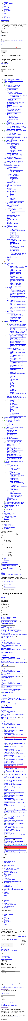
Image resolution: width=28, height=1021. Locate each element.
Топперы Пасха (14, 472)
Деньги (12, 380)
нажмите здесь (16, 1016)
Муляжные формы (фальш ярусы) (12, 881)
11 (12, 524)
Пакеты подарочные (15, 317)
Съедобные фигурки (15, 496)
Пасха (11, 382)
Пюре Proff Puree (14, 96)
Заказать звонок (5, 20)
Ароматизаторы (8, 871)
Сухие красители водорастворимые (14, 248)
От (1, 534)
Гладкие (12, 194)
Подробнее (3, 626)
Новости (6, 6)
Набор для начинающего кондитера (10, 575)
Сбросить (6, 560)
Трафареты (6, 892)
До (17, 534)
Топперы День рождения (16, 482)
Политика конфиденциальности (6, 948)
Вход (5, 16)
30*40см (9, 552)
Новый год (13, 383)
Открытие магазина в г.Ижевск (9, 565)
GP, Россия (13, 151)
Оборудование (7, 882)
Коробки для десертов (16, 277)
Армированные (14, 178)
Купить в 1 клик (5, 627)
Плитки (12, 389)
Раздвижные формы (15, 342)
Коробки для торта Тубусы (17, 279)
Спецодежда (7, 891)
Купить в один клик (18, 987)
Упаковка (6, 878)
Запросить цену (14, 1005)
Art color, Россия (14, 235)
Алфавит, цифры (14, 413)
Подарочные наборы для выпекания (13, 889)
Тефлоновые (13, 181)
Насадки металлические (16, 170)
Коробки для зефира (15, 286)
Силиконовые (13, 177)
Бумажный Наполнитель (10, 872)
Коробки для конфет (15, 272)
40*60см (9, 554)
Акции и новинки (8, 3)
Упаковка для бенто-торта (17, 280)
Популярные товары (9, 513)
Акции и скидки (8, 514)
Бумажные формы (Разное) (17, 332)
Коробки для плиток (15, 273)
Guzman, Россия (14, 233)
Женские (12, 386)
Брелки (6, 859)
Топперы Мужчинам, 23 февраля (18, 483)
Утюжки (12, 199)
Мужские (12, 376)
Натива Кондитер (14, 229)
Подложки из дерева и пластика (18, 297)
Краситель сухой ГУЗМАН (17, 246)
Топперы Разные (14, 481)
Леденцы (12, 492)
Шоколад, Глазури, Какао (10, 869)
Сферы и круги (14, 379)
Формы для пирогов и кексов (18, 344)
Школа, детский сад (15, 387)
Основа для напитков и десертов (18, 95)
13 (13, 525)
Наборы (3, 573)
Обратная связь (5, 956)
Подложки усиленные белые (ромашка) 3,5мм (17, 293)
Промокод (6, 519)
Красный (9, 547)
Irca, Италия (13, 146)
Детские (12, 385)
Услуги (5, 13)
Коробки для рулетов (15, 284)
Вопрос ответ (7, 10)
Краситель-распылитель (16, 244)
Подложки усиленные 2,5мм (17, 291)
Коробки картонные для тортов (18, 266)
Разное (12, 392)
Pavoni (8, 540)
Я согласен (4, 1019)
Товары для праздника (10, 888)
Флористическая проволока (17, 211)
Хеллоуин (12, 403)
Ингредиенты (7, 862)
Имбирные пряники (15, 493)
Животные (13, 390)
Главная (6, 2)
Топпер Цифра (14, 478)
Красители (6, 875)
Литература (7, 885)
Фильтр (3, 597)
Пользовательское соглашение (9, 950)
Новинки (6, 512)
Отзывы (6, 11)
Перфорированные (15, 179)
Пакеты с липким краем (16, 315)
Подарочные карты (9, 865)
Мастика (6, 867)
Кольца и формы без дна (16, 335)
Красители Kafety (14, 243)
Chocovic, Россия (14, 144)
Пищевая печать (8, 864)
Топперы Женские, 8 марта (17, 475)
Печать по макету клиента (17, 126)
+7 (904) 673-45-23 (5, 957)
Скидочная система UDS (7, 568)
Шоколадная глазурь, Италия (17, 155)
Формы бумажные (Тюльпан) (17, 331)
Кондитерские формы (9, 879)
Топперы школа (14, 489)
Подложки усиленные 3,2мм (17, 296)
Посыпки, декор (8, 886)
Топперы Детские (14, 479)
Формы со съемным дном (16, 339)
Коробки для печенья (15, 283)
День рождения (14, 378)
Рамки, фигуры (14, 404)
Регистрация (7, 17)
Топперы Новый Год (15, 474)
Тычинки (12, 213)
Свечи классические (15, 467)
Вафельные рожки (8, 876)
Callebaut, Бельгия (14, 148)
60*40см (9, 555)
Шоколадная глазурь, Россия (17, 154)
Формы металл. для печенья (17, 345)
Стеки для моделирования (17, 201)
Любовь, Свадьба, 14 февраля (18, 393)
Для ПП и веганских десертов (12, 883)
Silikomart (9, 541)
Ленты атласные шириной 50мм (18, 310)
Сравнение (12, 627)
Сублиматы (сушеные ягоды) (11, 868)
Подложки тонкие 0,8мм (16, 289)
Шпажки (12, 488)
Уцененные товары (9, 517)
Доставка (6, 7)
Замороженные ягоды (15, 98)
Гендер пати (13, 485)
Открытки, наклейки (15, 314)
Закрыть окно (4, 63)
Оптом (5, 4)
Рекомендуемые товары (10, 516)
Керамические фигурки (16, 495)
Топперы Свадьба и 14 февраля (18, 486)
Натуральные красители (16, 254)
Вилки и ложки (14, 320)
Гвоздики (12, 212)
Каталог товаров (5, 77)
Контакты (6, 9)
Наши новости (4, 562)
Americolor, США (14, 237)
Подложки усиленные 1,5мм (17, 290)
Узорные (12, 195)
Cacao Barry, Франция (16, 150)
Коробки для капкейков (16, 270)
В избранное (4, 629)
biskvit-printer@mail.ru (22, 935)
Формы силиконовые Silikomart (18, 361)
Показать (6, 558)
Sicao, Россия (13, 147)
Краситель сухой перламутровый (14, 251)
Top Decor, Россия (14, 236)
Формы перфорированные (17, 341)
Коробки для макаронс (16, 281)
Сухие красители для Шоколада (18, 253)
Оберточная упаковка (15, 318)
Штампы (12, 198)
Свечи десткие (14, 465)
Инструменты (13, 209)
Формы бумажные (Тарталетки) (18, 329)
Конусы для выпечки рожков (17, 346)
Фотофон (6, 893)
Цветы (11, 375)
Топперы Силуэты (15, 476)
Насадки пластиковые (16, 171)
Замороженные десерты (10, 861)
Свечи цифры (13, 469)
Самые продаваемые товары (8, 727)
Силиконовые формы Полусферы (15, 358)
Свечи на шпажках (15, 468)
